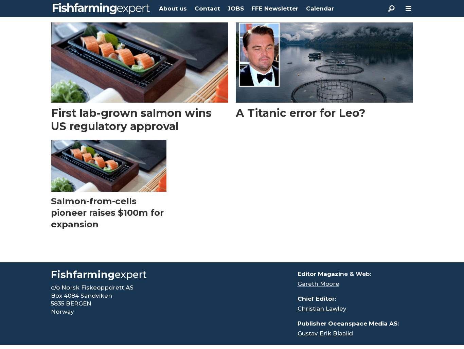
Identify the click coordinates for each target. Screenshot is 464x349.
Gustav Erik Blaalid (325, 333)
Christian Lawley (322, 308)
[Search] (391, 8)
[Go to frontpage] (101, 8)
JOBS (236, 8)
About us (173, 8)
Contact (207, 8)
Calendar (320, 8)
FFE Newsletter (274, 8)
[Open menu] (408, 8)
